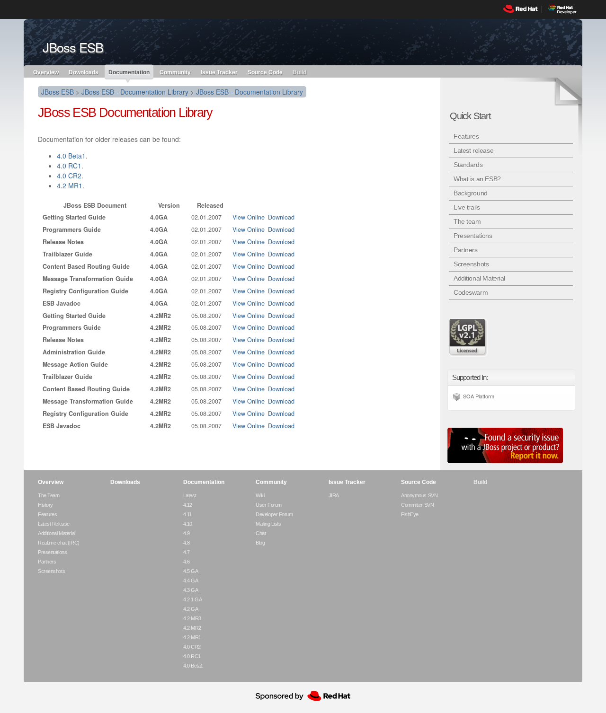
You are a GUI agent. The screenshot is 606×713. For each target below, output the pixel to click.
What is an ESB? (477, 179)
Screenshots (471, 264)
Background (471, 193)
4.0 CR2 (69, 175)
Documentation (129, 72)
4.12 (187, 505)
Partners (466, 250)
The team (467, 221)
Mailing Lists (268, 524)
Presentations (473, 235)
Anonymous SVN (419, 495)
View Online (248, 217)
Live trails (467, 207)
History (45, 505)
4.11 (187, 514)
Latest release (473, 150)
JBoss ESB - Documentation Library (134, 92)
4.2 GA (190, 609)
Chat (261, 533)
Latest (189, 495)
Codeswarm (471, 292)
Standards (468, 164)
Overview (46, 72)
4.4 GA (190, 580)
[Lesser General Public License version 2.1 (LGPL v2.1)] (468, 337)
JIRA (334, 495)
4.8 (186, 543)
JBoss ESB (57, 92)
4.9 (186, 533)
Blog (260, 543)
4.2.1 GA (192, 599)
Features (466, 136)
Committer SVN (417, 505)
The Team (48, 495)
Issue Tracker (219, 72)
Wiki (260, 495)
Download (281, 217)
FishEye (410, 514)
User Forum (269, 505)
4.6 (186, 561)
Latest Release (54, 524)
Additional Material (479, 278)
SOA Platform (478, 396)
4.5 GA (190, 571)
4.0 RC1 (69, 165)
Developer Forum (274, 514)
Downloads (83, 72)
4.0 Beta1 (71, 155)
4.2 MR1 (69, 185)
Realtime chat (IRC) (59, 543)
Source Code (265, 72)
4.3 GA (190, 590)
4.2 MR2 (192, 628)
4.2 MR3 (192, 618)
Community (175, 72)
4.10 (187, 524)
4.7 (186, 552)
